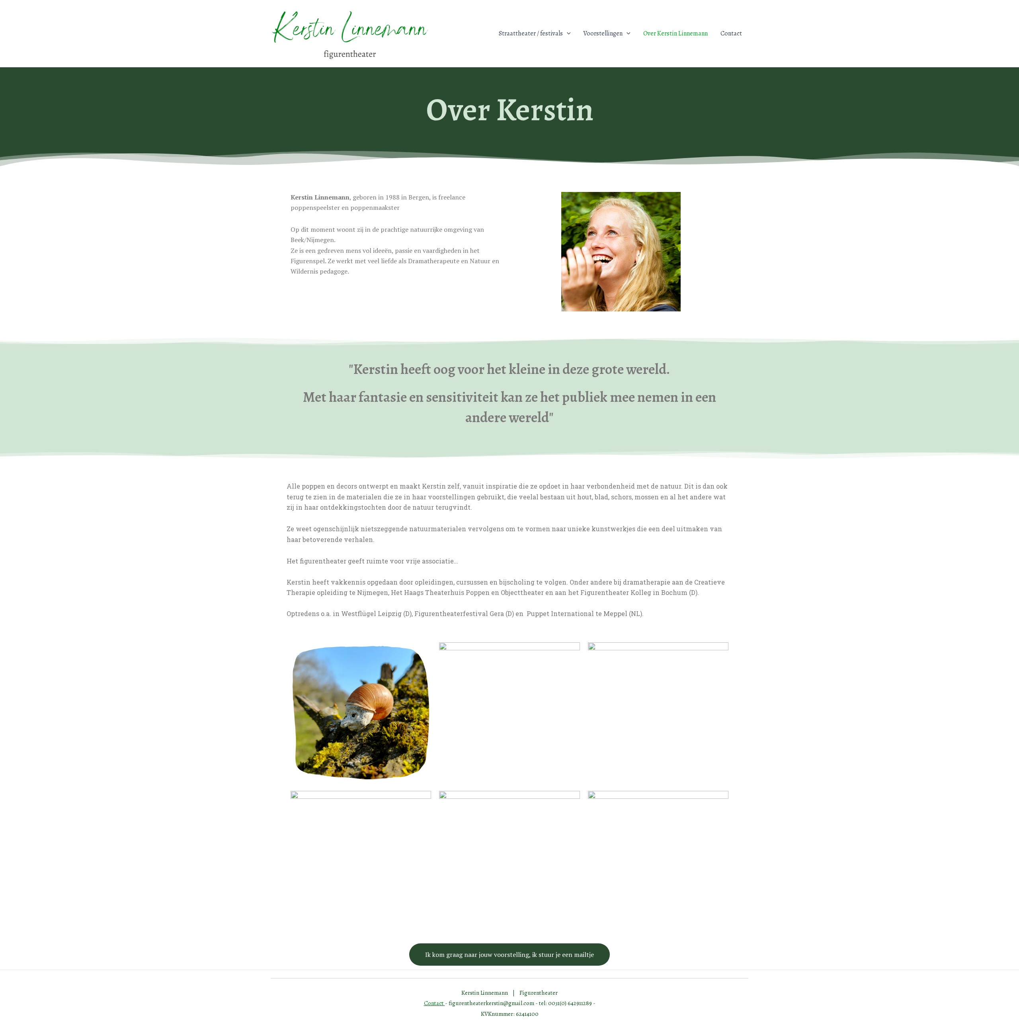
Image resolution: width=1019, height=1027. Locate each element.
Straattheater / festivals (531, 33)
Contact (731, 33)
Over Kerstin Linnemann (675, 33)
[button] (567, 33)
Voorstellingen (603, 33)
